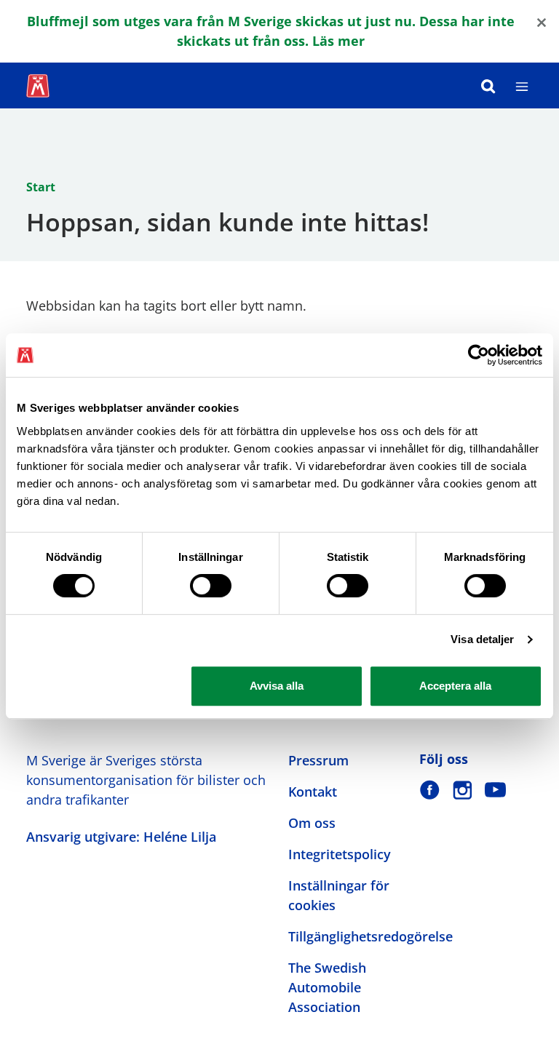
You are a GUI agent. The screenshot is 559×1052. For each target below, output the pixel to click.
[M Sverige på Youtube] (495, 789)
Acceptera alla (455, 686)
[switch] (210, 585)
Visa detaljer (482, 639)
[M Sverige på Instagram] (462, 789)
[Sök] (488, 85)
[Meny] (522, 85)
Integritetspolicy (339, 854)
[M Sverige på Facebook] (429, 789)
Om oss (312, 823)
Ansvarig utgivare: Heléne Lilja (121, 836)
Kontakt (312, 791)
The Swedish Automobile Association (327, 987)
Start (40, 187)
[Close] (541, 21)
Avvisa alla (277, 686)
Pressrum (318, 760)
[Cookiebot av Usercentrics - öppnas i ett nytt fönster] (478, 355)
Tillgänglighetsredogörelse (370, 936)
